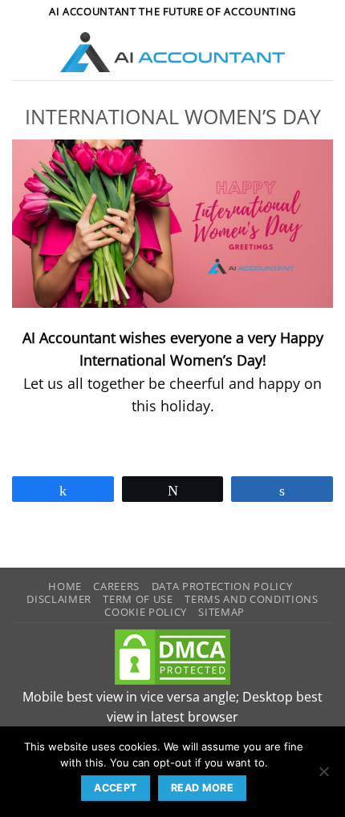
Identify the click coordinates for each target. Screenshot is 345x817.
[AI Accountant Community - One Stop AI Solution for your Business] (173, 52)
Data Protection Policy (222, 586)
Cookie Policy (145, 612)
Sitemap (221, 612)
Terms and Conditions (251, 599)
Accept (115, 788)
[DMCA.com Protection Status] (172, 656)
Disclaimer (58, 599)
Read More (202, 788)
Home (65, 586)
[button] (23, 52)
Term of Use (137, 599)
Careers (116, 586)
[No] (323, 776)
